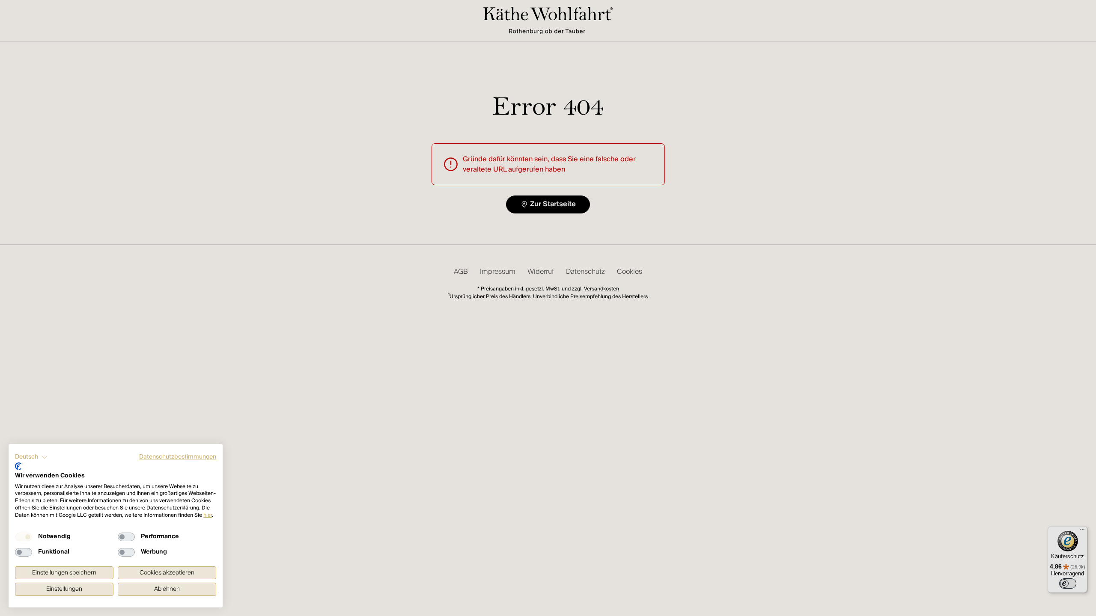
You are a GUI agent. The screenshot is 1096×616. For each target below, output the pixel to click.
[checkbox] (23, 537)
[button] (31, 457)
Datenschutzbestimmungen (177, 457)
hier (207, 515)
